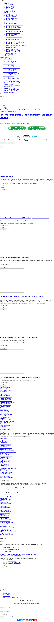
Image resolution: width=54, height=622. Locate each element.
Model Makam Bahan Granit (7, 527)
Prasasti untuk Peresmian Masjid (8, 468)
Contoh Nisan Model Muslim (7, 402)
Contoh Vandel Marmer (5, 398)
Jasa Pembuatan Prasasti (6, 472)
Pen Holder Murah (4, 454)
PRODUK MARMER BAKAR (13, 29)
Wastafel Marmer (4, 413)
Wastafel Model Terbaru (6, 448)
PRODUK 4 (5, 38)
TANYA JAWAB (9, 10)
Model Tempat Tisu (4, 464)
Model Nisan (3, 426)
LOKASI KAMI (9, 8)
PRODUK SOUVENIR (11, 47)
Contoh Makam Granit (5, 406)
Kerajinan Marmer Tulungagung (7, 419)
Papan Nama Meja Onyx (6, 456)
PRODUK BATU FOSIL (11, 18)
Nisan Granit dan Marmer (6, 414)
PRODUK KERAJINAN (11, 23)
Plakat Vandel (3, 391)
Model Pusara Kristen (5, 425)
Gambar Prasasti (4, 418)
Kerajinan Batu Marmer (5, 458)
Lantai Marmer (3, 442)
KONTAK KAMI (10, 7)
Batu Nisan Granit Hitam (6, 500)
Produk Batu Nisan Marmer (6, 522)
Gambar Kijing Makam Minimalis (8, 452)
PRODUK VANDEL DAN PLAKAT (14, 50)
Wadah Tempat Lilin (4, 461)
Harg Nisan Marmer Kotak (6, 534)
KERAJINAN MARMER (11, 14)
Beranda (2, 109)
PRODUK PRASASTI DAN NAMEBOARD (16, 45)
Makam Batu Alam (4, 529)
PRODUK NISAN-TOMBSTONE (14, 37)
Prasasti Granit (3, 506)
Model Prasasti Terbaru (5, 466)
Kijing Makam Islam (5, 387)
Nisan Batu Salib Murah (5, 511)
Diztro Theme (3, 555)
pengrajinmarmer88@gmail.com (13, 563)
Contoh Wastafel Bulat (5, 445)
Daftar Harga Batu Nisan (6, 390)
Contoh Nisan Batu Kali (5, 499)
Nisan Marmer (3, 504)
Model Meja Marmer (5, 474)
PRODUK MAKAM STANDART (13, 27)
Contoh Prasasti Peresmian (6, 411)
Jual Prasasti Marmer (5, 507)
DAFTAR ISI (6, 55)
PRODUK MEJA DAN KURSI (13, 33)
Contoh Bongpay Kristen (6, 397)
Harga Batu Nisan (4, 417)
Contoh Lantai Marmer (5, 444)
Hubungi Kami (3, 189)
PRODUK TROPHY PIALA (12, 49)
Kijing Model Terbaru (5, 449)
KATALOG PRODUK (8, 54)
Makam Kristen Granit (5, 533)
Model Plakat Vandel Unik (6, 496)
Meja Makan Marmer (5, 473)
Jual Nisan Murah (4, 525)
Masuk (2, 616)
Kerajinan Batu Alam (5, 462)
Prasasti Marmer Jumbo (6, 401)
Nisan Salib (2, 509)
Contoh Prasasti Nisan (5, 465)
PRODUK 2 (5, 22)
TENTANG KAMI (10, 4)
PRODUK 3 (5, 30)
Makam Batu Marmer (5, 422)
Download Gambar (11, 142)
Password (2, 610)
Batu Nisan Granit (4, 517)
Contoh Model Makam (5, 523)
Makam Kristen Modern (6, 535)
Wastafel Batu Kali (4, 394)
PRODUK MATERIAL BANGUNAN (14, 31)
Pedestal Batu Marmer (5, 423)
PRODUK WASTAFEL (11, 53)
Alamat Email (3, 606)
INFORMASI (6, 3)
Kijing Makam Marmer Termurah (8, 531)
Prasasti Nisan (3, 409)
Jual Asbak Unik (4, 446)
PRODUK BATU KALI (11, 19)
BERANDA (5, 2)
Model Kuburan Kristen (5, 519)
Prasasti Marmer (4, 469)
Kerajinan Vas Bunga (5, 460)
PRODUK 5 (5, 46)
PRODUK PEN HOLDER (12, 43)
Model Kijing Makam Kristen (7, 450)
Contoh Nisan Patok (5, 515)
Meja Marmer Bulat (5, 476)
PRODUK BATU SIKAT (11, 21)
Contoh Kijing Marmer (5, 530)
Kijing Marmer (3, 514)
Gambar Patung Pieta (5, 457)
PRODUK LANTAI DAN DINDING (14, 25)
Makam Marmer (4, 410)
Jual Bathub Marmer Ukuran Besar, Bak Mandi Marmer (18, 109)
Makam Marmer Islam (5, 399)
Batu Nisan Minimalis (5, 403)
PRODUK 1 (5, 12)
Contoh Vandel (3, 498)
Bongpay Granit (4, 518)
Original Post (3, 142)
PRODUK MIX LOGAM (11, 34)
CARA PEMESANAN (11, 6)
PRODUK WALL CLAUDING (13, 51)
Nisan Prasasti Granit (5, 526)
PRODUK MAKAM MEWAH (13, 26)
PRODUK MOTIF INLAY (12, 35)
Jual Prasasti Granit (4, 510)
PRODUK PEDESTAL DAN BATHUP (15, 42)
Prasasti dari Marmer (5, 470)
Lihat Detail (3, 589)
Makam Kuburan (4, 415)
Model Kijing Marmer (5, 513)
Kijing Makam (3, 438)
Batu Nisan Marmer (5, 388)
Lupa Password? (9, 616)
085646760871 (9, 559)
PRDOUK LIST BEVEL (11, 16)
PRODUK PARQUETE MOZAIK (13, 39)
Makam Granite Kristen (5, 393)
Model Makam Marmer (5, 441)
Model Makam (3, 453)
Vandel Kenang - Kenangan (6, 477)
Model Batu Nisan (4, 502)
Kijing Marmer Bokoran (5, 440)
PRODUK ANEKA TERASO (12, 15)
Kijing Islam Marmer (5, 407)
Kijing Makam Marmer (5, 405)
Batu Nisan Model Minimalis (7, 421)
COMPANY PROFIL (11, 11)
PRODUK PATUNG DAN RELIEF (14, 41)
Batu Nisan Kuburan (5, 521)
